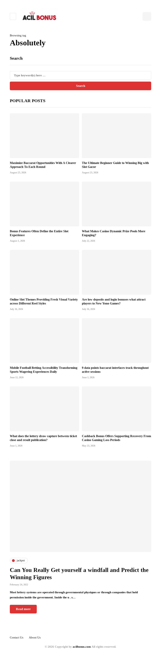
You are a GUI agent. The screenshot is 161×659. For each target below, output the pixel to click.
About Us (35, 637)
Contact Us (16, 637)
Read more (23, 609)
